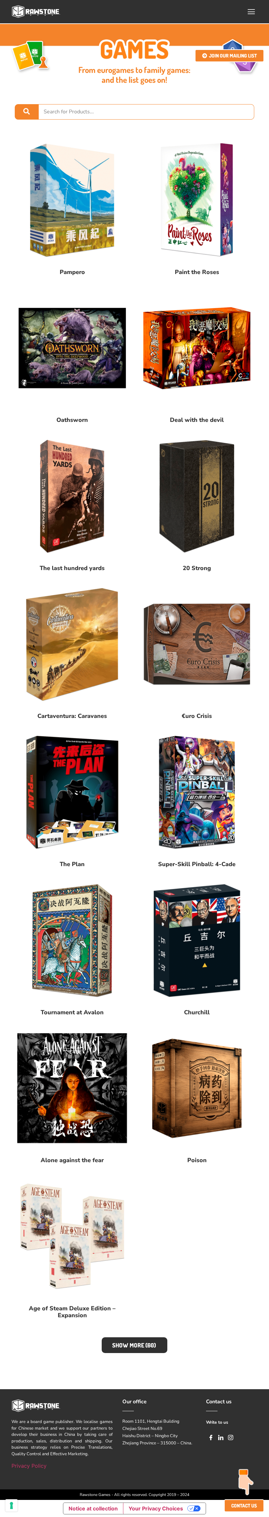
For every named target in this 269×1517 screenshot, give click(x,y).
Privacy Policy (29, 1465)
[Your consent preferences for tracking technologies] (11, 1505)
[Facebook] (211, 1437)
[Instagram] (231, 1437)
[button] (251, 11)
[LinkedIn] (221, 1437)
